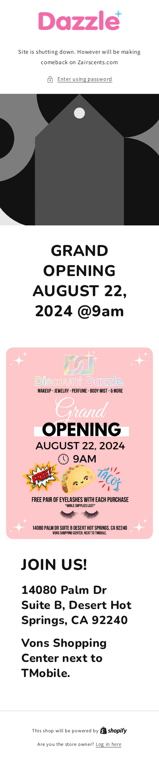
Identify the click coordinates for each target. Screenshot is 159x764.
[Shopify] (113, 730)
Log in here (109, 744)
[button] (79, 79)
